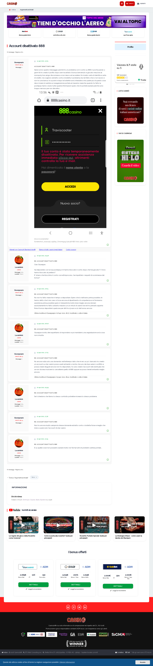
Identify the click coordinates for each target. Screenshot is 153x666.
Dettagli (33, 585)
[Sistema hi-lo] (130, 110)
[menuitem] (127, 652)
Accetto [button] (143, 662)
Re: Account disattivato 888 (45, 261)
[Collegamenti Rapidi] (122, 3)
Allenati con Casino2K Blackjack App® (22, 249)
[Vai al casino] (27, 566)
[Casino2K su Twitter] (79, 607)
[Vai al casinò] (25, 32)
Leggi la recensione (34, 589)
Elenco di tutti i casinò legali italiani (50, 249)
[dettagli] (70, 566)
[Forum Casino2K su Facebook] (74, 607)
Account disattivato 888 (27, 46)
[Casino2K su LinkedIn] (85, 607)
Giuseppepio (19, 62)
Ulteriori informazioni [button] (67, 662)
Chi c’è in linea (16, 497)
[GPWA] (104, 634)
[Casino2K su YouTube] (68, 607)
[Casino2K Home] (12, 4)
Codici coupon (71, 249)
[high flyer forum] (76, 21)
